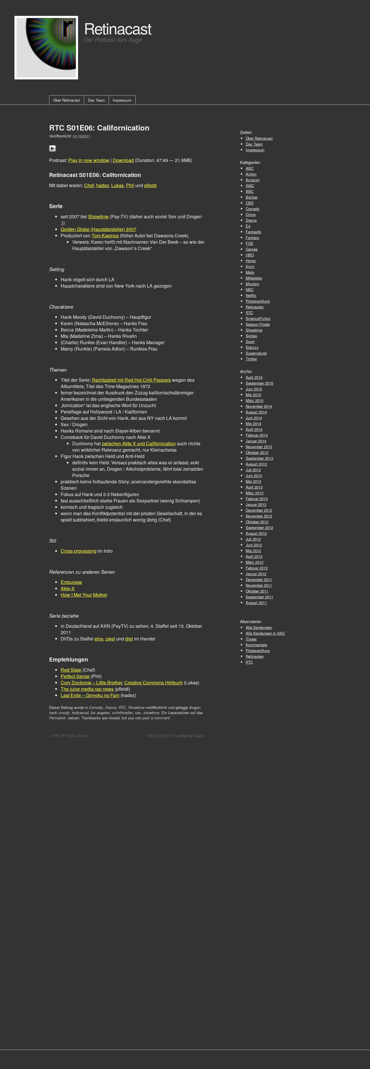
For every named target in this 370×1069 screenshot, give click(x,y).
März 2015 (254, 400)
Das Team (96, 100)
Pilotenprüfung (258, 301)
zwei (110, 638)
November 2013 (259, 446)
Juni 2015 (254, 389)
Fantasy (252, 237)
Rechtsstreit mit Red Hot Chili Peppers (131, 380)
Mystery (252, 283)
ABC (250, 168)
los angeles (100, 712)
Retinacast (117, 27)
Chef (89, 185)
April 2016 (254, 377)
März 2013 (254, 493)
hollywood (80, 712)
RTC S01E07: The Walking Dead (176, 735)
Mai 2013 (253, 481)
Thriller (251, 359)
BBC (250, 191)
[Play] (52, 155)
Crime (251, 214)
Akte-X (68, 588)
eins (99, 638)
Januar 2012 (256, 573)
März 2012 (254, 562)
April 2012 (254, 556)
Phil (130, 185)
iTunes (251, 639)
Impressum (122, 100)
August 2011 (256, 602)
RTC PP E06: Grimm (68, 735)
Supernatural (256, 353)
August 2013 (256, 464)
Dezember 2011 (259, 579)
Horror (251, 260)
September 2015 (259, 383)
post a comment (156, 717)
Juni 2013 (254, 475)
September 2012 (259, 527)
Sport (250, 341)
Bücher (252, 197)
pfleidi (150, 185)
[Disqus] (127, 817)
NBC (250, 289)
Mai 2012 (253, 550)
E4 (248, 226)
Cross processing (79, 550)
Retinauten (255, 307)
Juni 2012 (254, 544)
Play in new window (88, 160)
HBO (250, 255)
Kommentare (256, 644)
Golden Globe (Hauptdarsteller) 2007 (98, 229)
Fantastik (253, 231)
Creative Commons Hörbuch (153, 682)
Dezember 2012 (259, 510)
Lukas (117, 185)
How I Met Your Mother (84, 594)
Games (252, 249)
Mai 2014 (253, 423)
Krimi (250, 266)
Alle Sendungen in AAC (265, 633)
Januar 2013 (256, 504)
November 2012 (259, 516)
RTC (122, 707)
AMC (250, 185)
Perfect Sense (75, 676)
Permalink (57, 717)
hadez (102, 185)
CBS (250, 203)
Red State (71, 669)
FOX (249, 243)
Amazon (253, 179)
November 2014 (259, 406)
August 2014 (256, 412)
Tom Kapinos (105, 235)
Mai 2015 (253, 394)
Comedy (96, 707)
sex (138, 712)
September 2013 (259, 458)
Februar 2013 (257, 498)
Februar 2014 (257, 435)
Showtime (98, 216)
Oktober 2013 (257, 452)
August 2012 (256, 533)
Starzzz (252, 347)
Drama (110, 707)
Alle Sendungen (259, 627)
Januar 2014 (256, 441)
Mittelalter (254, 278)
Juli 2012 (253, 539)
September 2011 (259, 596)
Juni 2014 (254, 417)
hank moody (59, 712)
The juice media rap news (87, 689)
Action (251, 174)
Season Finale (258, 324)
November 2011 (259, 585)
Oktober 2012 (257, 521)
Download (123, 160)
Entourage (71, 582)
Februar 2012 (257, 568)
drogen (194, 707)
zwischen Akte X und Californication (139, 443)
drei (129, 638)
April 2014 (254, 429)
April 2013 (254, 487)
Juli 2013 (253, 469)
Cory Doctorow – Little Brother (91, 682)
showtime (151, 712)
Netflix (251, 295)
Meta (250, 272)
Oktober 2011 (257, 591)
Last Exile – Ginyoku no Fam (90, 695)
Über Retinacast (66, 100)
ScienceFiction (258, 318)
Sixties (251, 335)
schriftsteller (122, 712)
